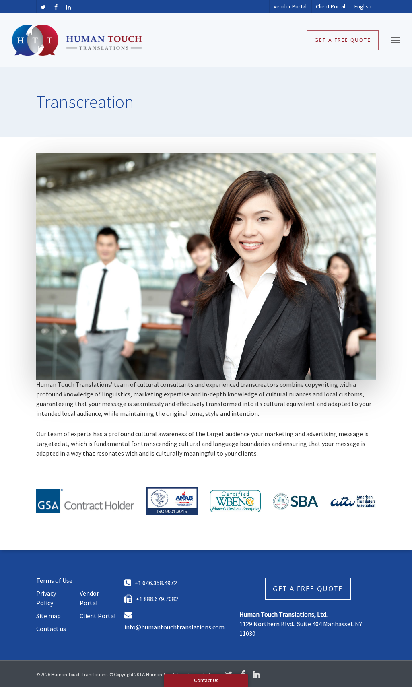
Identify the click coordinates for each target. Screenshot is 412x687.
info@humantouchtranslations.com (174, 627)
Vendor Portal (290, 6)
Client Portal (330, 6)
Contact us (51, 629)
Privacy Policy (46, 598)
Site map (48, 616)
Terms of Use (54, 580)
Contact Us (206, 680)
